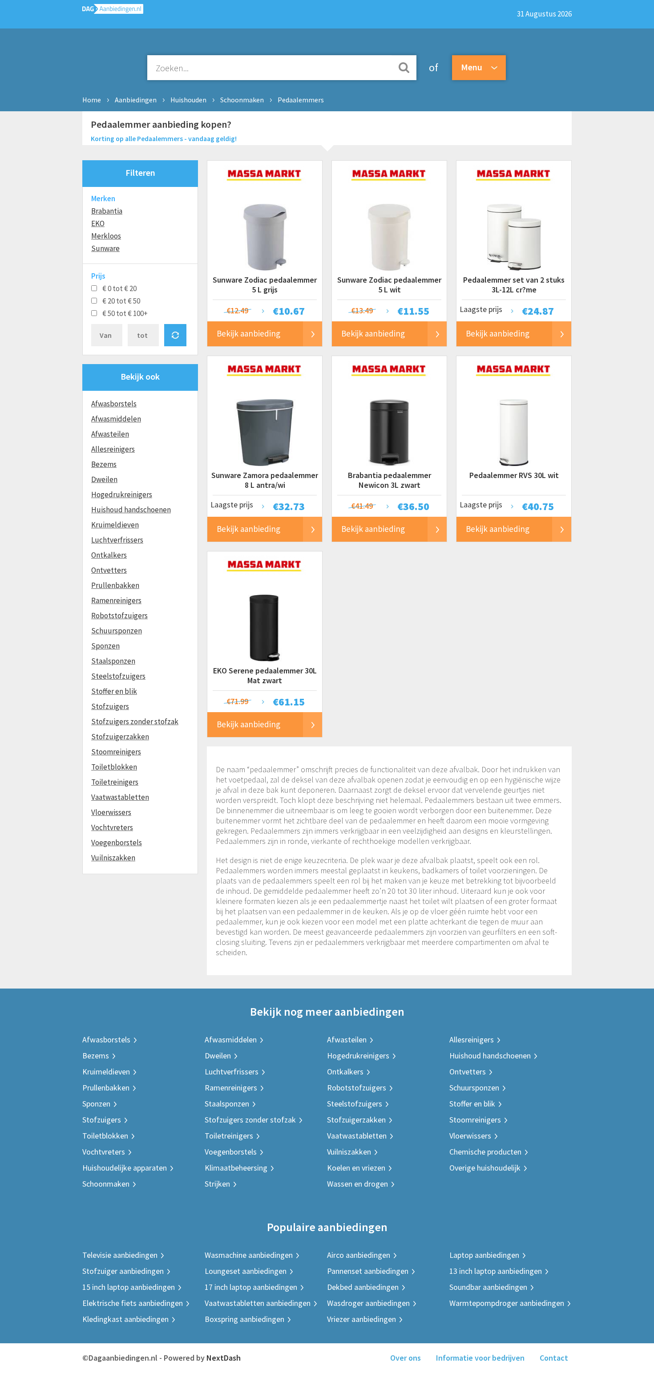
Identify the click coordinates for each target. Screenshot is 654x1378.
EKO (98, 223)
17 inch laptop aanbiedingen (251, 1287)
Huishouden (188, 99)
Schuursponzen (116, 631)
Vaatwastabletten (120, 797)
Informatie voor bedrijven (480, 1358)
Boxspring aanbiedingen (244, 1319)
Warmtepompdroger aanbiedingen (506, 1303)
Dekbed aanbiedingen (363, 1287)
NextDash (223, 1358)
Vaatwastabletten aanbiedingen (258, 1303)
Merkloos (106, 236)
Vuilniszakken (113, 858)
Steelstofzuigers (118, 676)
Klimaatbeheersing (236, 1168)
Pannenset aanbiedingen (367, 1271)
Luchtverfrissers (117, 540)
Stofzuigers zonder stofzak (134, 721)
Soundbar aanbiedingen (488, 1287)
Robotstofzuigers (119, 615)
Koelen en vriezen (356, 1168)
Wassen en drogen (357, 1184)
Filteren (140, 172)
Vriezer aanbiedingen (361, 1319)
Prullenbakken (115, 585)
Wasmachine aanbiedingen (249, 1255)
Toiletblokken (114, 767)
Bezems (104, 464)
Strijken (217, 1184)
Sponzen (105, 646)
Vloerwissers (111, 812)
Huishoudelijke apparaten (124, 1168)
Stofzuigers (110, 706)
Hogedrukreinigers (121, 494)
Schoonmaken (242, 99)
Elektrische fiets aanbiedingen (132, 1303)
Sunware (105, 248)
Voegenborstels (116, 842)
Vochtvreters (112, 827)
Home (91, 99)
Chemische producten (485, 1152)
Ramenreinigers (116, 600)
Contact (554, 1358)
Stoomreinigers (116, 752)
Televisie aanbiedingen (119, 1255)
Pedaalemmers (301, 99)
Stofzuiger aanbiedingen (123, 1271)
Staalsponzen (113, 661)
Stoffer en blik (114, 691)
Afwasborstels (114, 404)
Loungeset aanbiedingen (246, 1271)
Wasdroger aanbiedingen (368, 1303)
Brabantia (106, 211)
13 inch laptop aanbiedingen (495, 1271)
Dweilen (104, 479)
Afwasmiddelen (116, 419)
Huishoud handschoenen (131, 510)
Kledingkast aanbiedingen (125, 1319)
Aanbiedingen (136, 99)
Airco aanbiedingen (358, 1255)
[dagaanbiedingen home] (112, 11)
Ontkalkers (109, 555)
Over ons (405, 1358)
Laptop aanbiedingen (484, 1255)
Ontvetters (109, 570)
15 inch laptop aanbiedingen (128, 1287)
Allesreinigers (113, 449)
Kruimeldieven (115, 525)
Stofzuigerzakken (120, 737)
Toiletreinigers (114, 782)
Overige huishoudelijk (485, 1168)
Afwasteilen (110, 434)
